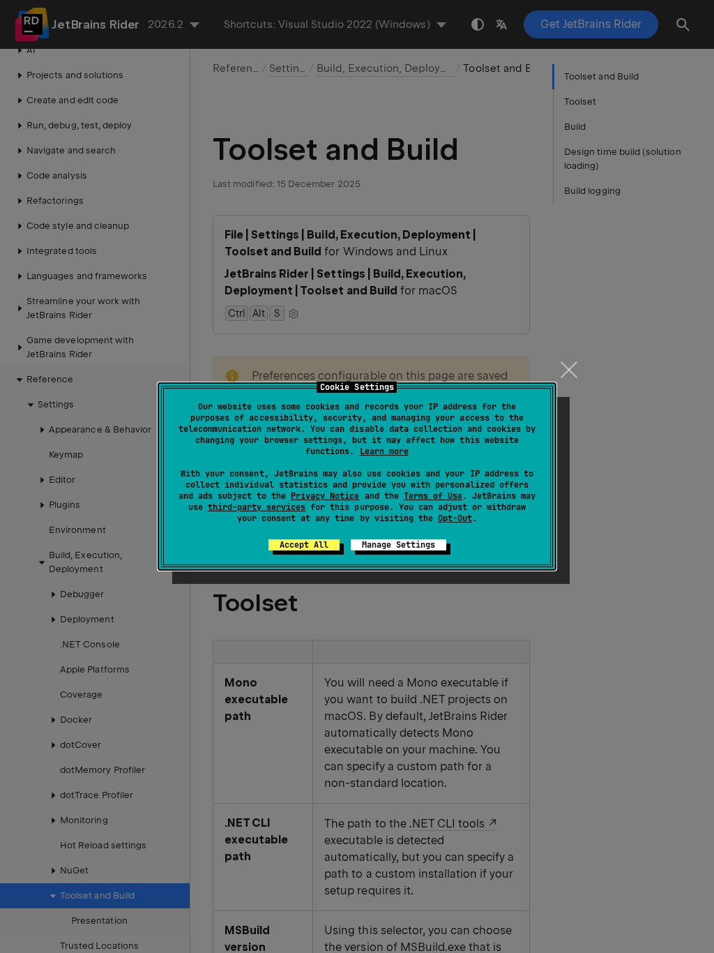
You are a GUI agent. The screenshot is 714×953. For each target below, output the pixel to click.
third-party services (256, 507)
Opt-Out (455, 518)
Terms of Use (433, 496)
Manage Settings (398, 544)
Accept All (304, 544)
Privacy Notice (325, 496)
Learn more (384, 451)
